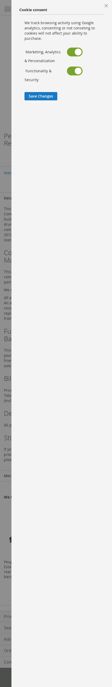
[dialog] (61, 343)
